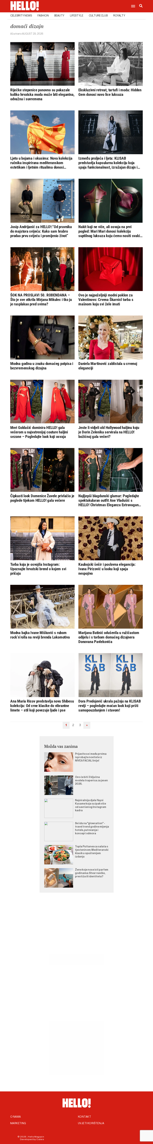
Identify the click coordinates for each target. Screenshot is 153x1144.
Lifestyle (76, 15)
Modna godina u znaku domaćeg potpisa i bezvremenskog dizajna (41, 365)
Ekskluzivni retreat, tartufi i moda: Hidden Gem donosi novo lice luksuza (109, 92)
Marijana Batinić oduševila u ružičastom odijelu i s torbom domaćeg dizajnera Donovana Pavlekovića (108, 637)
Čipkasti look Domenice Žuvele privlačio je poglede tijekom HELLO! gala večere (42, 498)
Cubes (40, 1139)
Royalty (119, 15)
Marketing (18, 1123)
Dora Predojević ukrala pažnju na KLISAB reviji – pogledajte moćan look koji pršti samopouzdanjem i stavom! (109, 705)
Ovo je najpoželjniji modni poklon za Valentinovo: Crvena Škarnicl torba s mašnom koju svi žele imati (105, 299)
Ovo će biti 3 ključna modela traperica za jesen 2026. (91, 780)
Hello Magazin (36, 1137)
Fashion (43, 15)
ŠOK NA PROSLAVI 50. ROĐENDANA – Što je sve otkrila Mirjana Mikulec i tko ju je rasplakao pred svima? (41, 299)
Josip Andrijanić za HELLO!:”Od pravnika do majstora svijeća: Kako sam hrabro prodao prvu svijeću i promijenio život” (41, 231)
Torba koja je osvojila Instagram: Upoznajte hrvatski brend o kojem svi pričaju (38, 569)
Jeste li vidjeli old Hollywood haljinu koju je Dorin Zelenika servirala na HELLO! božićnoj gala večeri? (108, 432)
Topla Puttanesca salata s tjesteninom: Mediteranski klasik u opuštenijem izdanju (91, 851)
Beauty (59, 15)
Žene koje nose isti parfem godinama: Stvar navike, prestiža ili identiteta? (91, 873)
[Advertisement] (76, 927)
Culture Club (98, 15)
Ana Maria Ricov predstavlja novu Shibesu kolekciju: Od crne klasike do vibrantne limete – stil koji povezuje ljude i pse (42, 705)
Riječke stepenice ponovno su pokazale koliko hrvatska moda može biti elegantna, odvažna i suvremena (42, 94)
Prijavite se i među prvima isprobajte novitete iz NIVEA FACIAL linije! (91, 757)
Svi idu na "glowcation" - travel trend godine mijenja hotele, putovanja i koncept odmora (92, 828)
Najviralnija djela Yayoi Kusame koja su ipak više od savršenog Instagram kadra (90, 805)
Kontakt (84, 1117)
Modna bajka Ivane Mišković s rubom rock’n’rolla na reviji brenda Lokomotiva (40, 634)
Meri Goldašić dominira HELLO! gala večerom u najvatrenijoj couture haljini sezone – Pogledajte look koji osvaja (39, 432)
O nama (15, 1117)
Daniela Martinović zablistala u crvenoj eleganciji (107, 365)
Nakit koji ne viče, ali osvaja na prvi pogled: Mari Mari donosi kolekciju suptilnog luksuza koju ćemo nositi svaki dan (109, 231)
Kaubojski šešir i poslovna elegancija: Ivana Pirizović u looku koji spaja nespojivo (107, 569)
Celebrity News (21, 15)
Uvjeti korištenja (91, 1123)
